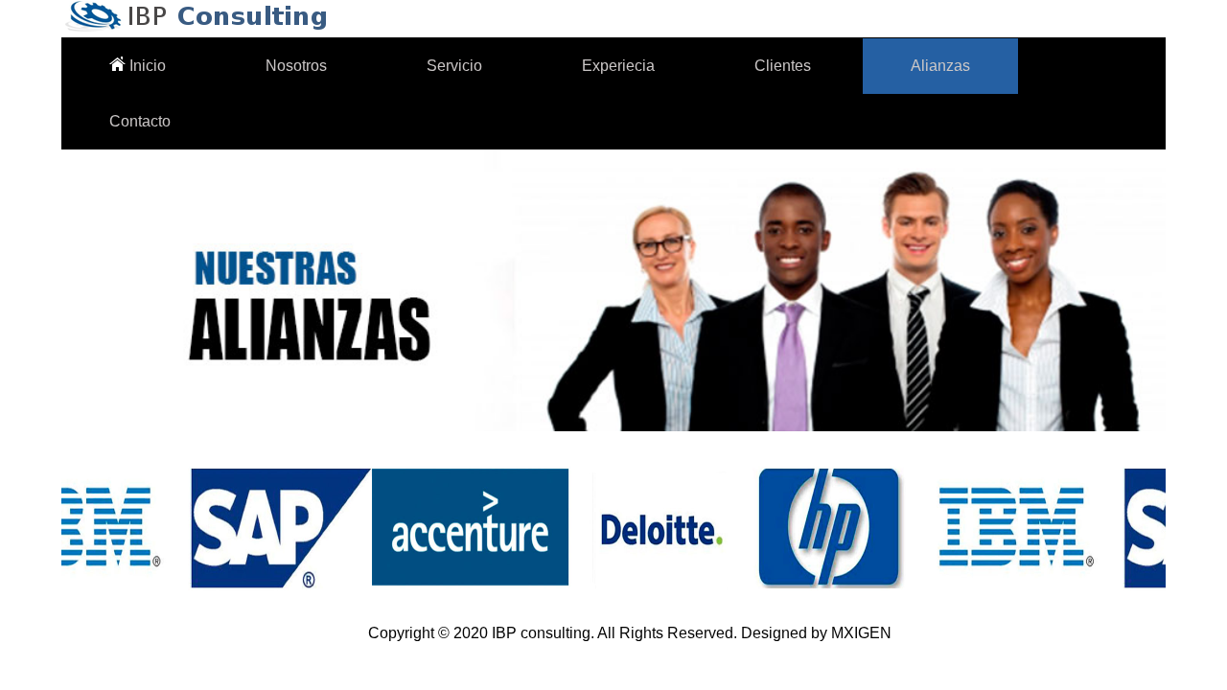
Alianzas (940, 66)
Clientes (782, 66)
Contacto (140, 121)
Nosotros (296, 66)
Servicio (454, 66)
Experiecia (618, 66)
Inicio (146, 66)
